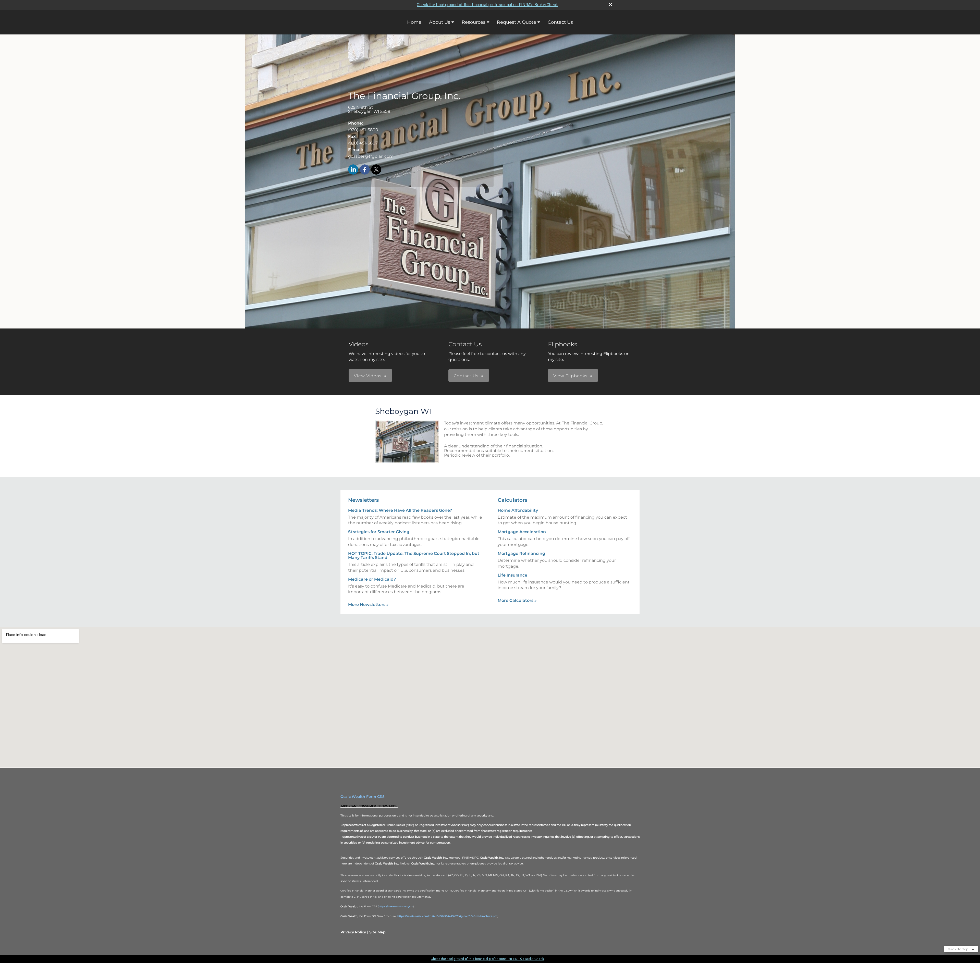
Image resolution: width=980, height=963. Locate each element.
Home (414, 22)
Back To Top (959, 949)
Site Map (377, 932)
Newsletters (363, 500)
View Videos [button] (368, 375)
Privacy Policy (353, 932)
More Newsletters (368, 604)
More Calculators (517, 600)
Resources (473, 22)
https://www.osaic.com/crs (395, 906)
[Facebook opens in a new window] (365, 169)
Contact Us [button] (466, 375)
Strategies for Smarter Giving (378, 531)
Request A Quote (516, 22)
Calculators (512, 500)
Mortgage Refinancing (521, 553)
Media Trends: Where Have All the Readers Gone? (400, 510)
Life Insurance (512, 575)
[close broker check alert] (610, 5)
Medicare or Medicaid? (372, 579)
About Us (439, 22)
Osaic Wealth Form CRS (362, 796)
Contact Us (560, 22)
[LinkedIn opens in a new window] (353, 169)
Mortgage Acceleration (522, 531)
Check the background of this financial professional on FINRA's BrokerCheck (487, 4)
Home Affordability (518, 510)
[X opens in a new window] (376, 169)
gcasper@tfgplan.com (371, 156)
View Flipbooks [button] (570, 375)
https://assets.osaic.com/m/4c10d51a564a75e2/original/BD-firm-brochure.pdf (447, 916)
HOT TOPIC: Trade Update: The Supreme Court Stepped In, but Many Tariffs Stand (413, 555)
